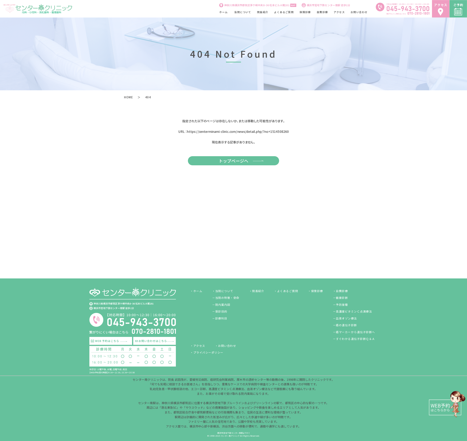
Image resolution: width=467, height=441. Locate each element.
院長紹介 (262, 12)
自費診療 (322, 12)
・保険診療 (315, 291)
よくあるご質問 (284, 12)
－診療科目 (219, 318)
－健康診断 (340, 298)
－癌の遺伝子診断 (345, 325)
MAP (293, 5)
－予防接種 (340, 305)
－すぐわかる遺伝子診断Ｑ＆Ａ (354, 339)
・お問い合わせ (225, 346)
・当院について (222, 291)
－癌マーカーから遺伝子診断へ (354, 332)
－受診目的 (219, 311)
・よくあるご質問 (286, 291)
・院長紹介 (256, 291)
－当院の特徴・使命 (225, 298)
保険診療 (305, 12)
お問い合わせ (359, 12)
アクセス (339, 12)
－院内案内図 (221, 305)
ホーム (223, 12)
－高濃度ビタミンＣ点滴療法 (352, 311)
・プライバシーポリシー (206, 352)
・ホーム (196, 291)
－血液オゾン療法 (345, 318)
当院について (242, 12)
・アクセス (197, 346)
